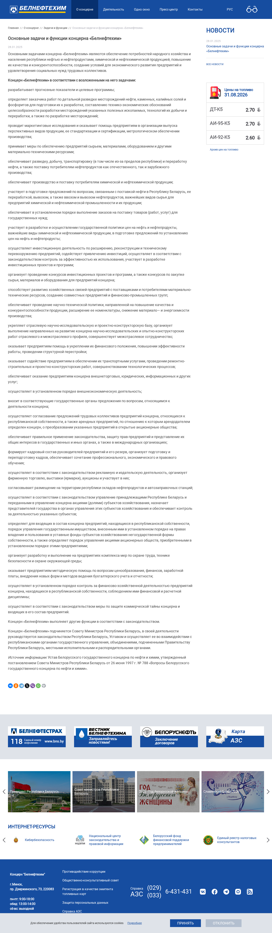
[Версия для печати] (44, 686)
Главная (13, 27)
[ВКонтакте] (10, 685)
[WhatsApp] (38, 685)
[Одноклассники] (16, 685)
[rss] (250, 892)
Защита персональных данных (85, 903)
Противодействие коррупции (83, 871)
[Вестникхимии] (103, 736)
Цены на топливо (238, 89)
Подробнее (134, 923)
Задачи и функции (55, 27)
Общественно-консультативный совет (90, 880)
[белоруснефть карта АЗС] (235, 736)
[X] (27, 685)
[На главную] (38, 9)
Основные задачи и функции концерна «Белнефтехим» (235, 48)
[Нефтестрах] (37, 736)
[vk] (203, 892)
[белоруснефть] (169, 736)
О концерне (31, 27)
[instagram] (238, 892)
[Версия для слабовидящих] (252, 9)
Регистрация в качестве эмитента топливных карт (87, 891)
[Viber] (32, 685)
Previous (4, 791)
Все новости (214, 64)
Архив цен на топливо (224, 149)
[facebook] (214, 892)
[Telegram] (21, 685)
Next (268, 791)
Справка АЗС (72, 911)
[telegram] (226, 892)
